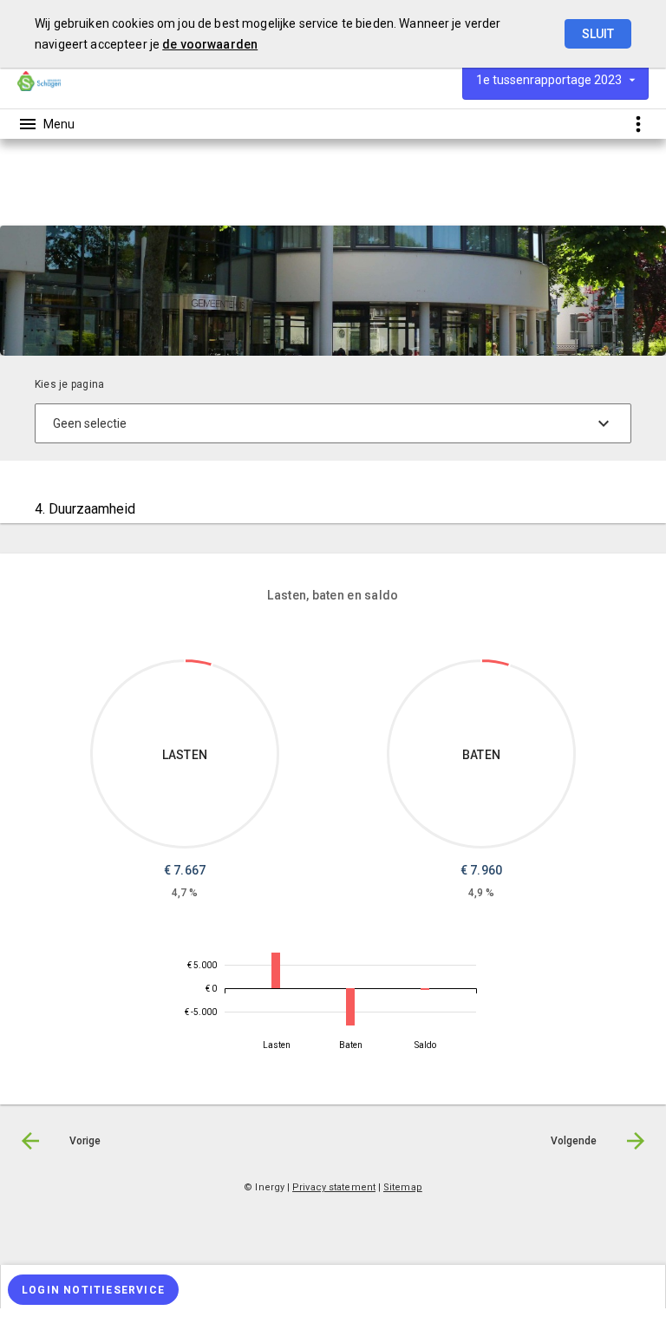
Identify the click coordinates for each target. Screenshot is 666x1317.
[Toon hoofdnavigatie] (46, 124)
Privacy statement (333, 1187)
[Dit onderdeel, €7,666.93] (198, 662)
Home (32, 202)
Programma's (98, 202)
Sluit (598, 34)
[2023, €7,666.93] (275, 970)
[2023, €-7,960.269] (350, 1006)
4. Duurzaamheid (192, 202)
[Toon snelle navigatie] (638, 123)
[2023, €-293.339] (425, 989)
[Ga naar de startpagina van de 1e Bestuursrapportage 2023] (39, 80)
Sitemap (402, 1187)
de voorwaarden (210, 44)
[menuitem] (40, 201)
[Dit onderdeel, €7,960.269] (495, 662)
